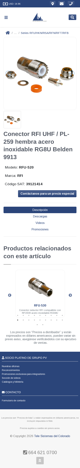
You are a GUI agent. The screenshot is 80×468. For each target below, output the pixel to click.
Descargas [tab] (40, 216)
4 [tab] (34, 315)
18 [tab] (62, 320)
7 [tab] (51, 315)
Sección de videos (11, 378)
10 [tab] (18, 320)
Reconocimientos (11, 370)
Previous (10, 295)
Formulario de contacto (13, 400)
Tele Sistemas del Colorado (52, 436)
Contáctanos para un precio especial (47, 193)
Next (70, 295)
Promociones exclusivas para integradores (23, 374)
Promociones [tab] (40, 229)
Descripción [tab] (40, 209)
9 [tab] (62, 315)
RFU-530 (40, 305)
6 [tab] (45, 315)
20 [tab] (43, 325)
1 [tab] (18, 315)
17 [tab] (57, 320)
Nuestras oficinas (10, 366)
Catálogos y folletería (12, 382)
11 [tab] (23, 320)
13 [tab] (34, 320)
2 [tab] (23, 315)
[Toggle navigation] (7, 17)
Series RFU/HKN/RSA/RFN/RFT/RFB (45, 32)
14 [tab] (40, 320)
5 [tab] (40, 315)
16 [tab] (51, 320)
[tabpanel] (40, 296)
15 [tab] (45, 320)
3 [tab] (29, 315)
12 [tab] (29, 320)
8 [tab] (57, 315)
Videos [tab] (40, 222)
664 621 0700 (42, 452)
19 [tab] (37, 325)
